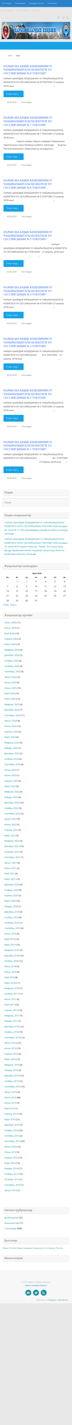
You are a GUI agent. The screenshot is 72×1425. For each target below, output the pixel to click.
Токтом (59, 1248)
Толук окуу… (12, 93)
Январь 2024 (11, 748)
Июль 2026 (10, 622)
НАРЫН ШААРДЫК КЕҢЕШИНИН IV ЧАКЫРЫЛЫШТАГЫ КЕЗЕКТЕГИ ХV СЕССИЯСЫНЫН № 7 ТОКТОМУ (27, 121)
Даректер (35, 10)
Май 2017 (9, 1004)
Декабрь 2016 (11, 1026)
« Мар (6, 604)
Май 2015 (9, 1108)
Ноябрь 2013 (11, 1174)
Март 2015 (10, 1119)
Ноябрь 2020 (11, 890)
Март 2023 (10, 786)
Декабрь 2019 (11, 911)
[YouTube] (58, 17)
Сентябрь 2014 (12, 1141)
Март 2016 (10, 1059)
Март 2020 (10, 900)
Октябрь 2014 (11, 1135)
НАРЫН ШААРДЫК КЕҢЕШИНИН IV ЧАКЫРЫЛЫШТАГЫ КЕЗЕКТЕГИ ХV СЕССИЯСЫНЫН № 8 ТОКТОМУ (27, 70)
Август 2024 (10, 720)
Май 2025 (9, 693)
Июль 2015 (10, 1097)
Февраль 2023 (11, 791)
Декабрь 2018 (11, 955)
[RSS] (67, 17)
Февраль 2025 (11, 704)
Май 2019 (9, 939)
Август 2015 (10, 1092)
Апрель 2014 (11, 1157)
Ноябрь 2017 (11, 993)
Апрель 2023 (11, 780)
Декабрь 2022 (11, 802)
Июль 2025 (10, 682)
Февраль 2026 (11, 649)
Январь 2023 (11, 797)
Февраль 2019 (11, 950)
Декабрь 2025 (11, 655)
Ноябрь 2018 (11, 961)
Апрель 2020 (11, 895)
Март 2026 (10, 644)
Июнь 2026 (10, 627)
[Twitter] (62, 17)
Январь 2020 (11, 906)
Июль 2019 (10, 933)
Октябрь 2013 (11, 1179)
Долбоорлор (22, 10)
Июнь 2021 (10, 868)
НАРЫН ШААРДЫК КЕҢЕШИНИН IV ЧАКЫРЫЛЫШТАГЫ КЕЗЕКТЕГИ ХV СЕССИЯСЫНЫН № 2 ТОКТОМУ (27, 394)
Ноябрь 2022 (11, 808)
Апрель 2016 (11, 1053)
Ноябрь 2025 (11, 660)
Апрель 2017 (11, 1010)
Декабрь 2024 (11, 709)
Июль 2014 (10, 1146)
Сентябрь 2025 (12, 671)
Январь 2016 (11, 1070)
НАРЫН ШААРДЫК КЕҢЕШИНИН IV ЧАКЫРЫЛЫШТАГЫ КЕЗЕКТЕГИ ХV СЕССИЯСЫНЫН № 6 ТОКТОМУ (27, 184)
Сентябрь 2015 (12, 1086)
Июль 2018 (10, 966)
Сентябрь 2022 (12, 813)
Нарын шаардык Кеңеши (36, 1285)
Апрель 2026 (11, 638)
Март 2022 (10, 835)
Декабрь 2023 (11, 753)
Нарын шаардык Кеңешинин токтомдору (36, 1248)
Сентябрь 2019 (12, 928)
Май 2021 (9, 873)
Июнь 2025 (10, 688)
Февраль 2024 (11, 742)
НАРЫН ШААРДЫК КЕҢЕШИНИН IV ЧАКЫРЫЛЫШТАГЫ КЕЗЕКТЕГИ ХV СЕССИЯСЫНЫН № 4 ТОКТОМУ (27, 291)
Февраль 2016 (11, 1064)
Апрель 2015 (11, 1113)
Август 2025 (10, 677)
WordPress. (63, 1300)
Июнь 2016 (10, 1048)
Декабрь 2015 (11, 1075)
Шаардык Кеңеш (36, 3)
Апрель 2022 (11, 829)
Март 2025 (10, 698)
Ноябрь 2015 (11, 1081)
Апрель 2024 (11, 731)
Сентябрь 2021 (12, 857)
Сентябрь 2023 (12, 764)
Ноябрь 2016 (11, 1031)
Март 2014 (10, 1163)
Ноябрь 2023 (11, 759)
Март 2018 (10, 982)
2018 (10, 55)
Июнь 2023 (10, 775)
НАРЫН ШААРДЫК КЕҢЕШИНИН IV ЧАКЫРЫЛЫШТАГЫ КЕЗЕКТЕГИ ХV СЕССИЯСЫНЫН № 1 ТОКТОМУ (27, 446)
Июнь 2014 (10, 1152)
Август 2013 (10, 1190)
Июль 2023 (10, 769)
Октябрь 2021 (11, 851)
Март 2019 (10, 944)
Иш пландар (7, 10)
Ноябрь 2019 (11, 917)
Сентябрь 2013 (12, 1185)
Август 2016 (10, 1042)
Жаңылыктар (11, 1223)
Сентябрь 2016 (12, 1037)
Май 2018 (9, 977)
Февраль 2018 (11, 988)
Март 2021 (10, 879)
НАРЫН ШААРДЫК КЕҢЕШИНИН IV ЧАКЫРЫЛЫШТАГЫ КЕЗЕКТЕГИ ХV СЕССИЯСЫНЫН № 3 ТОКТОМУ (27, 342)
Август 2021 (10, 862)
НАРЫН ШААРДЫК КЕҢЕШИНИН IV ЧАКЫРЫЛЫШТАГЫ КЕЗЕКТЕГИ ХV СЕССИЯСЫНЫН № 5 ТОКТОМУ (27, 236)
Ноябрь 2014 (11, 1130)
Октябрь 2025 (11, 666)
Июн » (13, 604)
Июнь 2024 (10, 726)
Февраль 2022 (11, 840)
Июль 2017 (10, 999)
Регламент (52, 3)
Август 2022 (10, 819)
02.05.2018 (11, 102)
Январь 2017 (11, 1021)
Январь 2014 (11, 1168)
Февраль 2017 (11, 1015)
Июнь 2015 (10, 1102)
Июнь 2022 (10, 824)
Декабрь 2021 (11, 846)
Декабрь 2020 (11, 884)
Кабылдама (20, 3)
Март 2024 (10, 737)
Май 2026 (9, 633)
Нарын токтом (9, 1248)
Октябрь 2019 (11, 922)
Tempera (52, 1300)
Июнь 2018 (10, 972)
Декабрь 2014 (11, 1124)
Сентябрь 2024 (12, 715)
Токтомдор (7, 3)
